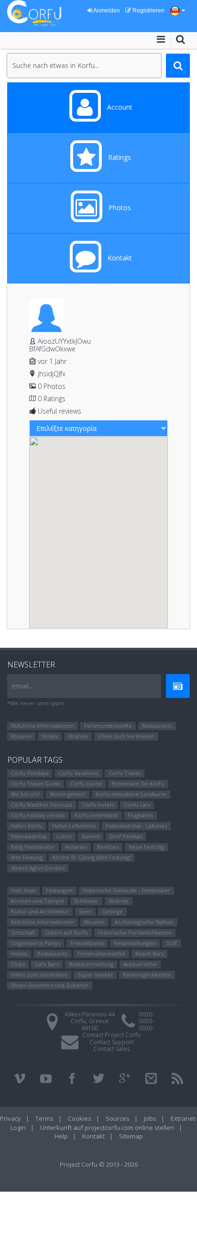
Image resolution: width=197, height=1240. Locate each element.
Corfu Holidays (29, 773)
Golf (171, 943)
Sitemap (131, 1136)
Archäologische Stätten (144, 921)
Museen (21, 736)
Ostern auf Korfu (66, 932)
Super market (95, 974)
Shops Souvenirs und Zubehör (49, 985)
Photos (119, 207)
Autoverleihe (140, 964)
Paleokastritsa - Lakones (136, 825)
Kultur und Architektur (40, 911)
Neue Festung (146, 846)
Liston (64, 836)
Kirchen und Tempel (37, 900)
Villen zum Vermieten (126, 736)
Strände (78, 736)
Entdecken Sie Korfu (138, 783)
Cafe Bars (47, 964)
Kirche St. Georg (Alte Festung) (92, 857)
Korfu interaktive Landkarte (131, 794)
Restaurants (157, 725)
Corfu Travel (125, 773)
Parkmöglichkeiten (147, 974)
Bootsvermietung (91, 964)
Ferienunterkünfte (108, 725)
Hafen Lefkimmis (74, 825)
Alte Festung (27, 857)
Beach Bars (149, 953)
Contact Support (111, 1042)
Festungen (59, 890)
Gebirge (112, 911)
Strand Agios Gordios (38, 867)
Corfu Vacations (78, 773)
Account (118, 107)
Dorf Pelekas (125, 836)
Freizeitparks (87, 943)
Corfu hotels (98, 804)
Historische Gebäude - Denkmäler (126, 890)
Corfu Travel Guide (35, 783)
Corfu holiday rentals (38, 815)
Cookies (79, 1118)
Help (61, 1136)
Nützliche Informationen (42, 725)
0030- (146, 1014)
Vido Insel (23, 890)
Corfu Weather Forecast (41, 804)
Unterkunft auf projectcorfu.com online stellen (107, 1127)
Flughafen (140, 815)
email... (22, 685)
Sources (118, 1118)
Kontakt (119, 257)
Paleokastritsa (28, 836)
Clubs (18, 964)
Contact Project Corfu (111, 1035)
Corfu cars (137, 804)
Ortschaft (23, 932)
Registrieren (147, 10)
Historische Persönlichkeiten (135, 932)
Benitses (108, 846)
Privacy (10, 1118)
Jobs (150, 1118)
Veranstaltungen (135, 943)
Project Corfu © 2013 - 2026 (99, 1164)
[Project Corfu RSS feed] (177, 1079)
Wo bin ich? (25, 794)
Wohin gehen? (68, 794)
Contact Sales (111, 1049)
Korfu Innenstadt (96, 815)
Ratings (118, 157)
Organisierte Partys (35, 943)
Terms (44, 1118)
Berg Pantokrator (33, 846)
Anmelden (106, 10)
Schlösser (86, 900)
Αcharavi (76, 846)
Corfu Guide (86, 783)
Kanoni (90, 836)
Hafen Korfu (26, 825)
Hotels (50, 736)
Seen (85, 911)
